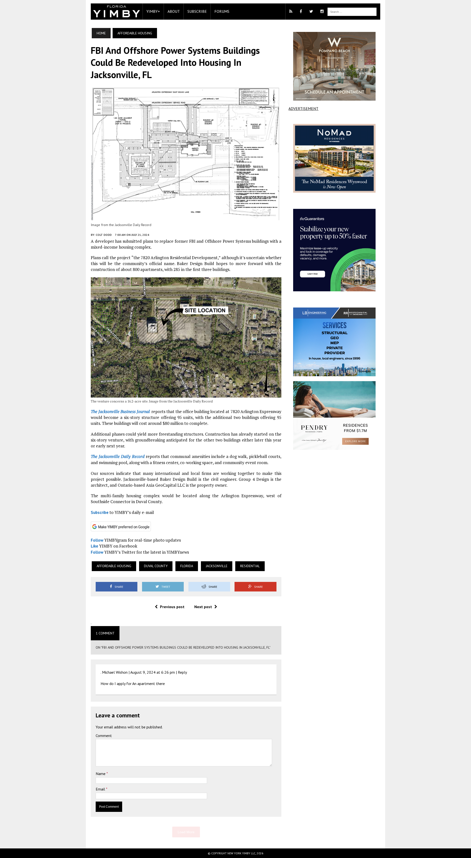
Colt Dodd (104, 235)
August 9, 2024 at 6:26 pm (152, 672)
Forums (221, 11)
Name (101, 773)
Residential (250, 566)
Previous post (172, 606)
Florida (186, 566)
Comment (104, 735)
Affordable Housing (114, 566)
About (174, 11)
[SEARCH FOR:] (352, 11)
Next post (203, 606)
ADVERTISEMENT (303, 108)
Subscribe (197, 11)
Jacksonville (216, 566)
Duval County (156, 566)
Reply (182, 672)
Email (101, 789)
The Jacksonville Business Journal (120, 411)
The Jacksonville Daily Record (117, 456)
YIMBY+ (153, 11)
